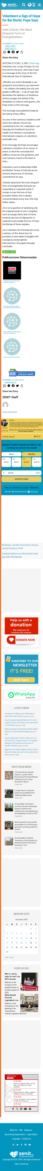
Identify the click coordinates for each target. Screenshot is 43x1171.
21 (26, 943)
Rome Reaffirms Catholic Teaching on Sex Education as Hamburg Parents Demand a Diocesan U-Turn (26, 841)
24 (7, 947)
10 (7, 938)
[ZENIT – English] (12, 5)
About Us (13, 1130)
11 (12, 938)
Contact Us (26, 1139)
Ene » (12, 957)
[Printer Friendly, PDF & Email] (9, 251)
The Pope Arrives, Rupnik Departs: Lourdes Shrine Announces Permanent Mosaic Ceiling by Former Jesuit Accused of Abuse (26, 777)
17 (7, 943)
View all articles (9, 412)
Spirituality (10, 49)
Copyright (16, 1139)
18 (12, 943)
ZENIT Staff (10, 46)
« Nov (7, 957)
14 (26, 938)
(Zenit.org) (34, 63)
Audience (28, 1130)
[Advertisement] (21, 526)
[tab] (13, 1077)
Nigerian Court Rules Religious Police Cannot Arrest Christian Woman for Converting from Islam (21, 752)
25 (12, 947)
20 (21, 943)
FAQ (21, 1130)
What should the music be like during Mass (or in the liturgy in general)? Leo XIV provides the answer (26, 825)
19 (17, 943)
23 (36, 943)
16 (36, 938)
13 (21, 938)
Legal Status (32, 1134)
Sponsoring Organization (15, 1134)
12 (17, 938)
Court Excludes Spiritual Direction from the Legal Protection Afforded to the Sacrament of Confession (21, 722)
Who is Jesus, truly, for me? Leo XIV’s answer (12, 976)
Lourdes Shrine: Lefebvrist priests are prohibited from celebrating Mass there (25, 793)
